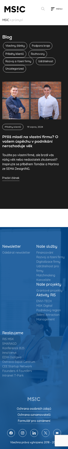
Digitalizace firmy (48, 261)
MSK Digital (44, 305)
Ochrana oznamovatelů (34, 415)
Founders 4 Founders (17, 371)
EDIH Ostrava (11, 357)
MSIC (5, 20)
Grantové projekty (49, 290)
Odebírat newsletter (16, 252)
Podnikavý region (48, 310)
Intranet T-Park (13, 375)
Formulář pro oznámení (34, 421)
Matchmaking (45, 275)
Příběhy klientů (13, 126)
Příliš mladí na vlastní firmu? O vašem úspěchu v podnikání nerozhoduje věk (30, 141)
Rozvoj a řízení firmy (50, 257)
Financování (44, 252)
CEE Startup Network (17, 366)
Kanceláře (43, 280)
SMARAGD (9, 343)
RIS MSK (8, 339)
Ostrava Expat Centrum (18, 362)
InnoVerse (9, 353)
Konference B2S (13, 348)
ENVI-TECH (44, 301)
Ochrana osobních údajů (34, 408)
